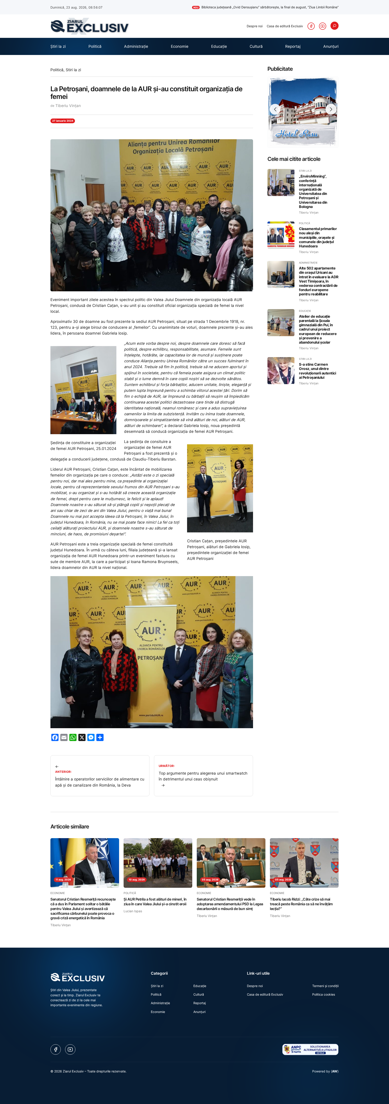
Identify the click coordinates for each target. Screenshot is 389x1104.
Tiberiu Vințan (68, 105)
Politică (56, 70)
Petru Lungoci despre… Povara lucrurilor (305, 7)
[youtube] (322, 26)
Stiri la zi (73, 70)
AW (334, 1071)
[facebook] (311, 26)
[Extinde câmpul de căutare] (334, 26)
